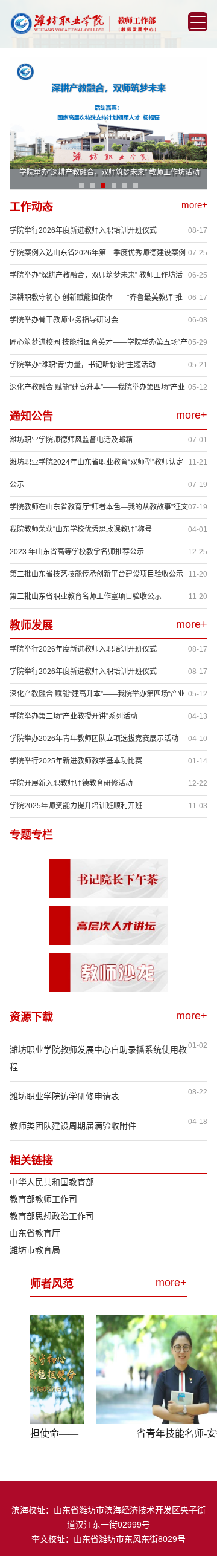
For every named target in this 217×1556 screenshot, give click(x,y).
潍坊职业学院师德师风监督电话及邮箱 (71, 440)
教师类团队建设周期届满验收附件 (73, 1126)
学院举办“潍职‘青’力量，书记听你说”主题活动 (83, 365)
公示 (17, 484)
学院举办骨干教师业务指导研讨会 (64, 320)
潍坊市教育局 (35, 1250)
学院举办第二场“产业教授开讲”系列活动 (73, 716)
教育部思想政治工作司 (52, 1216)
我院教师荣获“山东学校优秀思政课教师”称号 (81, 529)
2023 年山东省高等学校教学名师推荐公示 (77, 552)
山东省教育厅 (35, 1233)
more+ (194, 205)
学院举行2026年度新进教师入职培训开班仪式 (83, 230)
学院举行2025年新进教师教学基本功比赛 (76, 761)
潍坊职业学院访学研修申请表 (64, 1096)
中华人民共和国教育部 (52, 1182)
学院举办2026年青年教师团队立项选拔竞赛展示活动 (94, 738)
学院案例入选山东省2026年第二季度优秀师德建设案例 (98, 253)
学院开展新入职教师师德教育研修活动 (71, 783)
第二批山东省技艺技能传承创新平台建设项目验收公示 (96, 574)
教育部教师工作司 (43, 1199)
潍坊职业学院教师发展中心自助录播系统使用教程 (98, 1058)
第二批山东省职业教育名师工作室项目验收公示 (86, 596)
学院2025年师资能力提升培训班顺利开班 (76, 806)
